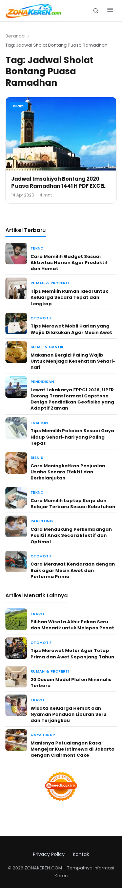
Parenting (41, 521)
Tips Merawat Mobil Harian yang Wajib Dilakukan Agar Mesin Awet (71, 329)
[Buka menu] (110, 10)
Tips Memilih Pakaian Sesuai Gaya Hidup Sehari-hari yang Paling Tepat (72, 436)
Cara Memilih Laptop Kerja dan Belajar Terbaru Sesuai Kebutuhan (72, 503)
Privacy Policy (49, 854)
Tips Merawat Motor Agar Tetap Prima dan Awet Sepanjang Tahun (72, 653)
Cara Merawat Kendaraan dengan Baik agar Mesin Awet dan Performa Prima (72, 570)
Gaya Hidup (42, 734)
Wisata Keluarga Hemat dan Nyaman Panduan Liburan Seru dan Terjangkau (68, 714)
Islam (18, 106)
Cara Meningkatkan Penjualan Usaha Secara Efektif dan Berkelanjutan (67, 472)
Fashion (39, 422)
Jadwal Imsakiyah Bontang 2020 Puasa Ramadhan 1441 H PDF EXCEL (58, 182)
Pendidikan (42, 381)
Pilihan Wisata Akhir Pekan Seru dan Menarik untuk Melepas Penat (72, 625)
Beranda (15, 36)
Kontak (81, 854)
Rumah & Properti (49, 283)
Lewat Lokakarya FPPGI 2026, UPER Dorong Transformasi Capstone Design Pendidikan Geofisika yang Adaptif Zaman (72, 399)
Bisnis (36, 457)
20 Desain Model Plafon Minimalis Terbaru (70, 682)
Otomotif (41, 318)
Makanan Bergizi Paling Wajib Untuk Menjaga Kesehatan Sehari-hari (73, 361)
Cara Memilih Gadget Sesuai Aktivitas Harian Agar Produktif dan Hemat (69, 262)
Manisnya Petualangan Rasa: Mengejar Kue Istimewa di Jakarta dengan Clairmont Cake (72, 749)
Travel (37, 614)
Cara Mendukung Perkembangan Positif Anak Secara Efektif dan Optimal (71, 535)
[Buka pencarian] (96, 11)
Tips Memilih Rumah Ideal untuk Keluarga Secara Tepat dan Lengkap (69, 297)
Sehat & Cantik (46, 346)
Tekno (37, 248)
